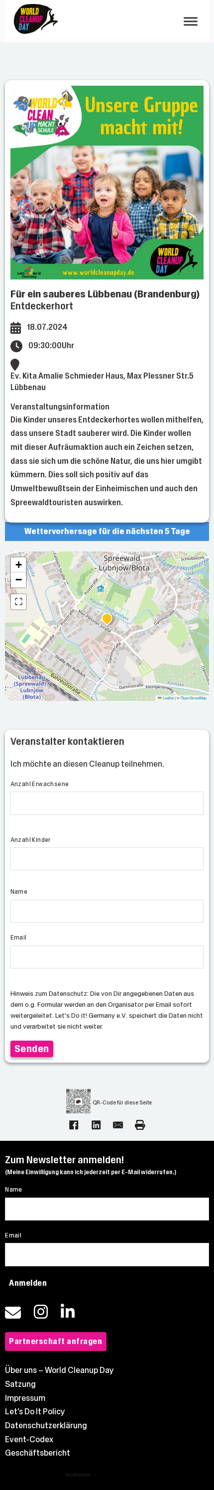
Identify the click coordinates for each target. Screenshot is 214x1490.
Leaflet (168, 697)
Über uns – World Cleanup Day (59, 1370)
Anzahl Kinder (30, 840)
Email (18, 938)
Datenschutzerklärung (46, 1425)
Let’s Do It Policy (35, 1411)
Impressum (25, 1398)
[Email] (118, 1125)
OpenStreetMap (194, 697)
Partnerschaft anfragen (55, 1341)
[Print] (140, 1125)
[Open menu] (191, 21)
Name (19, 892)
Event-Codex (29, 1439)
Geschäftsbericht (37, 1453)
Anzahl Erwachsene (39, 784)
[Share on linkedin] (96, 1125)
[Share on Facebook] (74, 1125)
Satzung (20, 1384)
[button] (107, 620)
